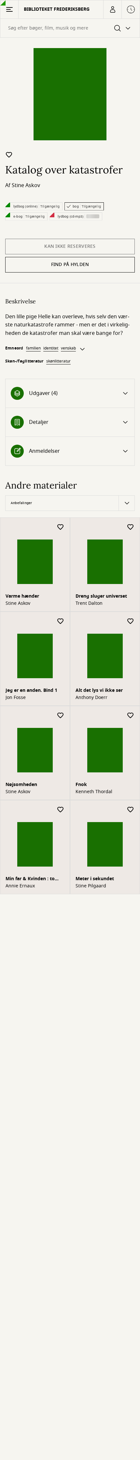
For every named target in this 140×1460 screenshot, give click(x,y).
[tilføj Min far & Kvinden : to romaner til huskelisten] (60, 810)
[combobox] (70, 28)
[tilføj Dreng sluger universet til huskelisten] (130, 527)
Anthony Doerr (91, 697)
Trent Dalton (89, 603)
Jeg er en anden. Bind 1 (31, 690)
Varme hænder (22, 596)
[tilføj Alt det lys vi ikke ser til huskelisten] (130, 621)
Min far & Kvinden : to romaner (30, 879)
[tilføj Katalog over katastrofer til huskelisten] (9, 155)
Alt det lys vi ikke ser (99, 690)
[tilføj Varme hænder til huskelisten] (60, 527)
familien (33, 348)
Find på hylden (70, 264)
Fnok (81, 784)
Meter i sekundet (95, 878)
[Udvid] (82, 349)
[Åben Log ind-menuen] (112, 9)
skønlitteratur (58, 361)
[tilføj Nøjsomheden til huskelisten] (60, 715)
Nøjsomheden (21, 784)
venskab (68, 348)
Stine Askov (26, 185)
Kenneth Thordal (94, 791)
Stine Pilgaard (91, 886)
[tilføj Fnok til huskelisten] (130, 715)
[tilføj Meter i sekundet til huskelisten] (130, 810)
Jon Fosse (16, 697)
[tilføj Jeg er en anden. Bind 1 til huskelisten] (60, 621)
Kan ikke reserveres (69, 246)
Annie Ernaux (20, 886)
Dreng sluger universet (101, 596)
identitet (50, 348)
